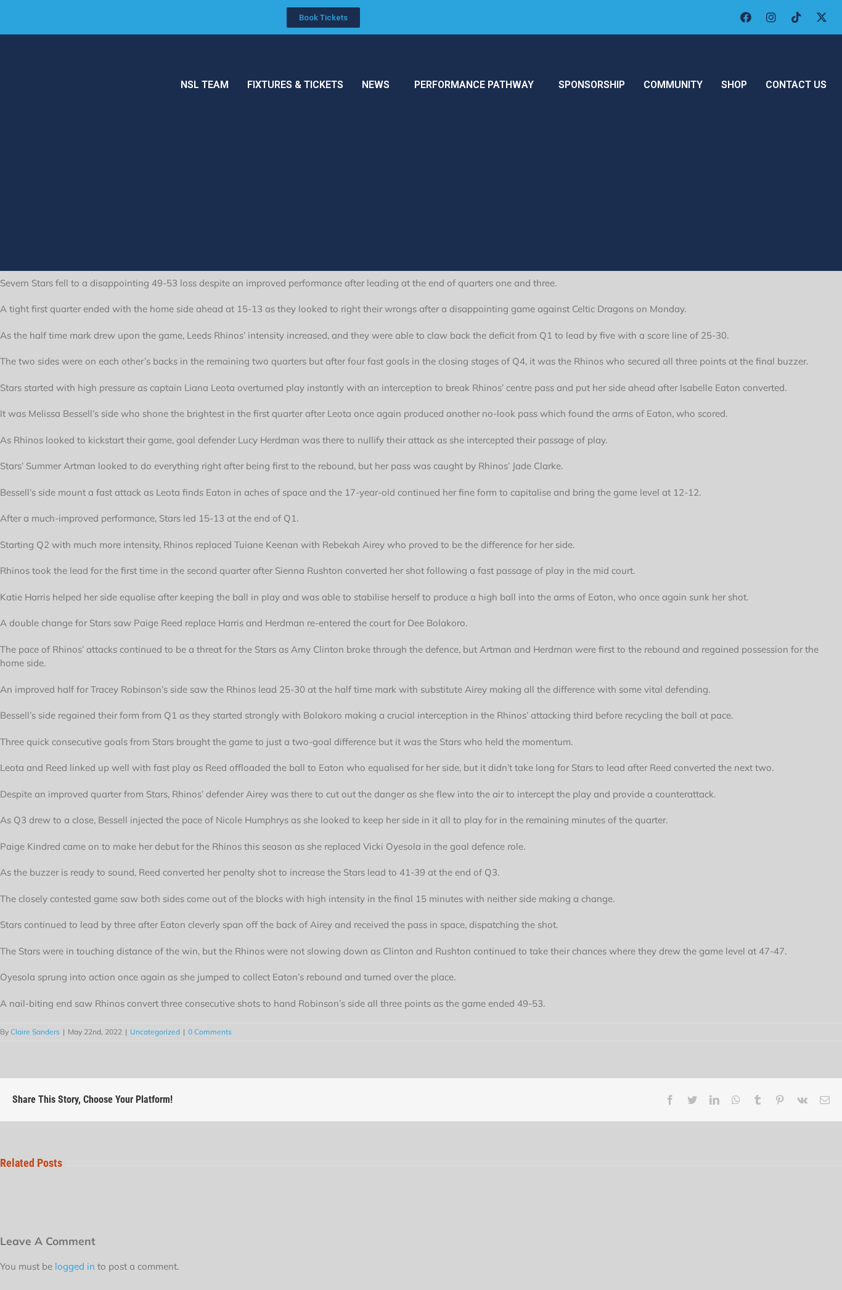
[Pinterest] (780, 1100)
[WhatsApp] (736, 1100)
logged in (75, 1266)
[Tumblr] (757, 1100)
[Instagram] (771, 17)
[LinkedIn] (714, 1100)
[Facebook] (746, 17)
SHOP (734, 85)
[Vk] (802, 1100)
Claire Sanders (35, 1031)
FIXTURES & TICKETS (295, 85)
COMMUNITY (673, 85)
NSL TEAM (205, 85)
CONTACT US (796, 85)
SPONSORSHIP (591, 85)
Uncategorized (155, 1031)
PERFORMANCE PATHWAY (474, 85)
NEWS (376, 85)
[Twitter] (692, 1100)
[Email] (825, 1100)
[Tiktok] (796, 17)
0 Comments (210, 1031)
